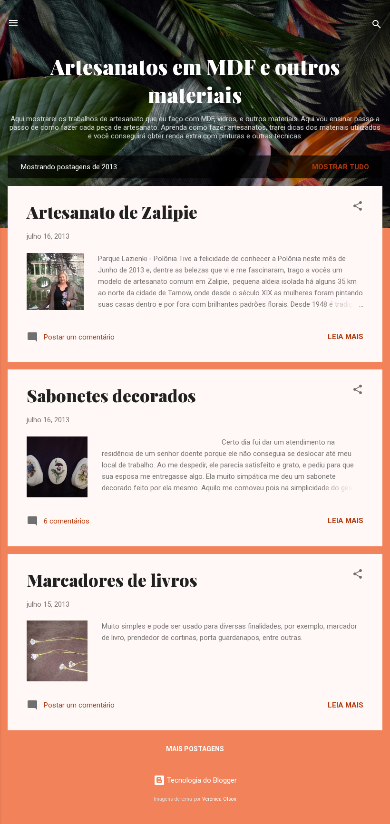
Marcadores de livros (112, 579)
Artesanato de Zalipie (112, 211)
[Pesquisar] (376, 25)
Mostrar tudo (340, 167)
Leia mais (345, 336)
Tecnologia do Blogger (201, 780)
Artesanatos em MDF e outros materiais (195, 80)
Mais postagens (195, 749)
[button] (357, 207)
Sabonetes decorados (111, 395)
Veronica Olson (219, 799)
